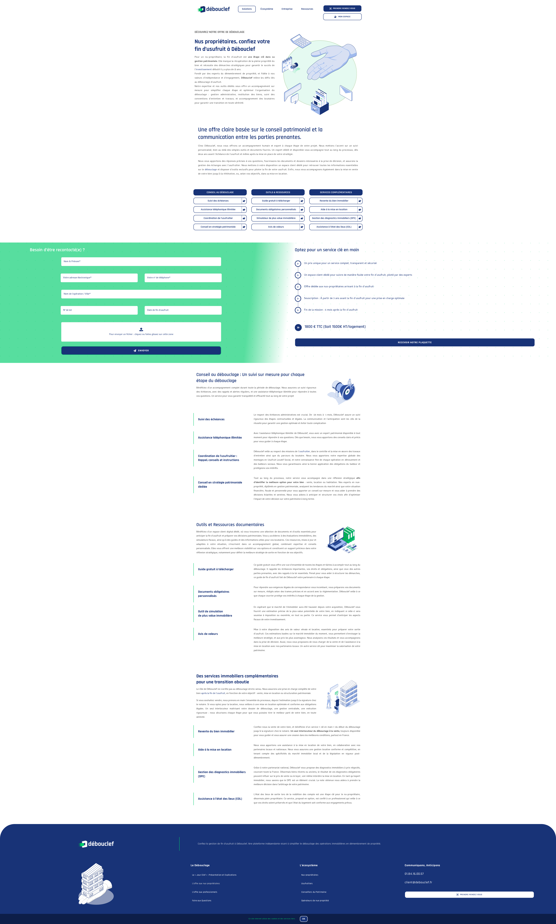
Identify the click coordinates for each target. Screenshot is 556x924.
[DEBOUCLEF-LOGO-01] (213, 4)
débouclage (211, 170)
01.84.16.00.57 (414, 874)
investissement (204, 70)
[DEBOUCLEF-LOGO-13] (95, 838)
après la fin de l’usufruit (213, 693)
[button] (342, 8)
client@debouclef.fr (418, 882)
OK (303, 918)
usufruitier (304, 452)
